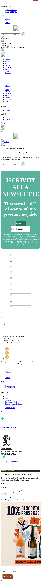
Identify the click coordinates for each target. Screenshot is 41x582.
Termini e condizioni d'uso (14, 404)
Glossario (8, 398)
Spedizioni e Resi (11, 402)
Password (4, 488)
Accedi (3, 123)
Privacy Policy (10, 406)
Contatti (7, 378)
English (14, 12)
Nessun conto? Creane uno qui (11, 498)
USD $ (7, 23)
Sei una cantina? (10, 376)
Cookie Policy (10, 408)
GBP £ (7, 21)
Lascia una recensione (9, 427)
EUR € (7, 19)
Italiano (14, 10)
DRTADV (19, 470)
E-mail (3, 483)
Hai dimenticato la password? (10, 492)
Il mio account (10, 386)
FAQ (6, 396)
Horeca (7, 374)
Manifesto (8, 372)
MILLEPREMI (10, 388)
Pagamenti (8, 400)
